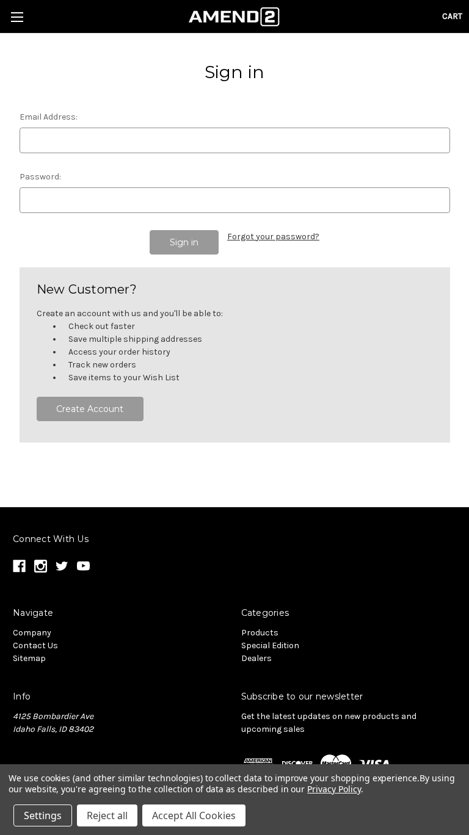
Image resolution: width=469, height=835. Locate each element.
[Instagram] (40, 566)
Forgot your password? (273, 236)
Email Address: (49, 117)
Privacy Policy (333, 789)
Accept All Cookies (194, 815)
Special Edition (270, 645)
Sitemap (29, 658)
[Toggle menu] (17, 17)
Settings (43, 815)
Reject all (107, 815)
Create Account (89, 408)
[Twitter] (62, 566)
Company (32, 632)
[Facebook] (19, 566)
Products (259, 632)
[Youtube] (83, 566)
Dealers (256, 658)
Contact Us (35, 645)
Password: (40, 177)
